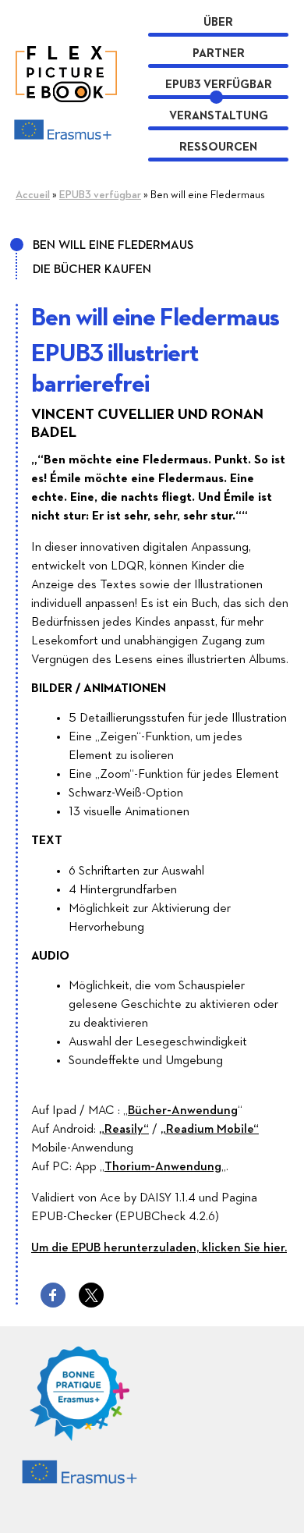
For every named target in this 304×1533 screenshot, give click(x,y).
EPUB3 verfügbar (218, 84)
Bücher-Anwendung (183, 1111)
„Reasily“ (124, 1129)
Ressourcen (218, 147)
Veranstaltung (218, 116)
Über (218, 22)
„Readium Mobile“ (210, 1129)
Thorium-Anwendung (162, 1167)
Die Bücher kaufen (92, 270)
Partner (219, 53)
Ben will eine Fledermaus (113, 246)
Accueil (33, 195)
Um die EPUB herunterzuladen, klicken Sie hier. (159, 1248)
